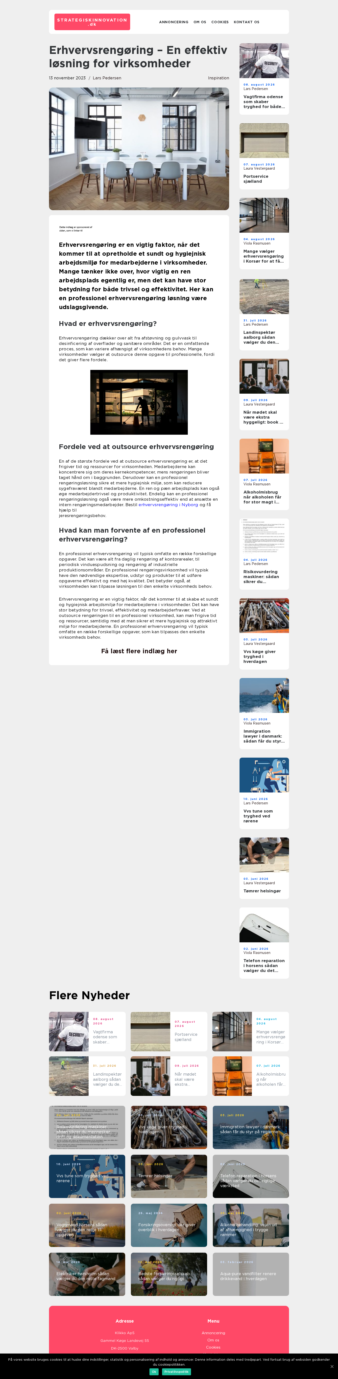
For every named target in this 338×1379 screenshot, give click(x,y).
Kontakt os (247, 22)
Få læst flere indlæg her (139, 651)
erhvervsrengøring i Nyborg (168, 504)
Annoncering (174, 22)
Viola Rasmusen (256, 243)
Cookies (220, 22)
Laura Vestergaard (259, 168)
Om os (200, 22)
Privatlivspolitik (177, 1372)
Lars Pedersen (107, 78)
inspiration (218, 78)
